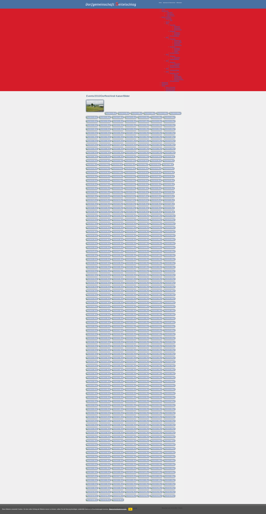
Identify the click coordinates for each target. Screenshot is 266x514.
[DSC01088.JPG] (157, 149)
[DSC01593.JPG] (131, 429)
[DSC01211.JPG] (105, 220)
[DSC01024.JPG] (175, 113)
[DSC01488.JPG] (131, 369)
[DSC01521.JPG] (105, 389)
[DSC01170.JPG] (131, 196)
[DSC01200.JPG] (156, 212)
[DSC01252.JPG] (170, 239)
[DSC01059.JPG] (157, 133)
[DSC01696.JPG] (92, 488)
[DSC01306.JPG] (131, 267)
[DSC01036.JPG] (131, 121)
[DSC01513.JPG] (92, 385)
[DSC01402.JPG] (105, 322)
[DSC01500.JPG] (105, 377)
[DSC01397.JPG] (131, 318)
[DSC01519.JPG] (170, 385)
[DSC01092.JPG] (118, 153)
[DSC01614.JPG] (131, 440)
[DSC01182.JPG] (105, 204)
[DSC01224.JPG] (92, 227)
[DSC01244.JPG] (157, 235)
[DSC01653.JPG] (92, 464)
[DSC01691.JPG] (118, 484)
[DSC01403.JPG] (118, 322)
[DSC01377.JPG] (144, 306)
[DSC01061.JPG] (92, 137)
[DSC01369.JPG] (131, 302)
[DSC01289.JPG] (92, 259)
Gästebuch (165, 84)
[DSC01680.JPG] (157, 476)
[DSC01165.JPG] (156, 192)
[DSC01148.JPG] (118, 184)
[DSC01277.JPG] (118, 251)
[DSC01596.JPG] (170, 429)
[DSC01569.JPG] (92, 417)
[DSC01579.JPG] (131, 421)
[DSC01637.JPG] (157, 452)
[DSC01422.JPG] (92, 334)
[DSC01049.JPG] (118, 129)
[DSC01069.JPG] (105, 141)
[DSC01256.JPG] (131, 243)
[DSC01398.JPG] (144, 318)
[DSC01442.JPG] (170, 342)
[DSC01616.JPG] (157, 440)
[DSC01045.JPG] (157, 125)
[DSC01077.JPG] (118, 145)
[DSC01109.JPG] (156, 160)
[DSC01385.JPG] (157, 310)
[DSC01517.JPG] (144, 385)
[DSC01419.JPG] (144, 330)
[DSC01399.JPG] (157, 318)
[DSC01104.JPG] (92, 160)
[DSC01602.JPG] (157, 433)
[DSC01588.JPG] (157, 425)
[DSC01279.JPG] (144, 251)
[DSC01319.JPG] (118, 275)
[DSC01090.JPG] (92, 153)
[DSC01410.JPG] (118, 326)
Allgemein (169, 19)
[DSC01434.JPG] (157, 338)
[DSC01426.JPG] (144, 334)
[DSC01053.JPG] (170, 129)
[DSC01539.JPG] (157, 397)
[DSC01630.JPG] (157, 448)
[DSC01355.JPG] (131, 295)
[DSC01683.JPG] (105, 480)
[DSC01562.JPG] (92, 413)
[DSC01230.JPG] (170, 227)
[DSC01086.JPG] (131, 149)
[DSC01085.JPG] (118, 149)
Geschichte (165, 11)
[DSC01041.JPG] (105, 125)
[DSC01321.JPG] (144, 275)
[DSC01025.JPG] (92, 117)
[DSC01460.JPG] (131, 354)
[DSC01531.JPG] (144, 393)
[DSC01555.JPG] (92, 409)
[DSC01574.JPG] (157, 417)
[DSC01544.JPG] (131, 401)
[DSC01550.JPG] (118, 405)
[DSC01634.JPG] (118, 452)
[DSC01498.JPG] (170, 373)
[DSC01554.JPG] (170, 405)
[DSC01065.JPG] (144, 137)
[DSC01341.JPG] (131, 287)
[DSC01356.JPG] (144, 295)
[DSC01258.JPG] (157, 243)
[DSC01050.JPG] (131, 129)
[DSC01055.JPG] (105, 133)
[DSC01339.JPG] (105, 287)
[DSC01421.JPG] (170, 330)
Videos (176, 51)
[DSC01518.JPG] (157, 385)
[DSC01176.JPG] (118, 200)
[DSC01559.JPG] (144, 409)
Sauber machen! (175, 67)
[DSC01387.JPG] (92, 314)
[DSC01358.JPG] (170, 295)
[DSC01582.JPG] (170, 421)
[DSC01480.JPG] (118, 366)
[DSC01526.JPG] (170, 389)
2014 (167, 54)
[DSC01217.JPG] (92, 224)
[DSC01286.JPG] (144, 255)
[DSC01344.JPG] (170, 287)
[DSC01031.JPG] (157, 117)
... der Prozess (170, 15)
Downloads (165, 82)
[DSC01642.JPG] (131, 456)
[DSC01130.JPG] (156, 172)
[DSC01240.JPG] (105, 235)
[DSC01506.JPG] (92, 381)
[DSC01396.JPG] (118, 318)
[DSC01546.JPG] (157, 401)
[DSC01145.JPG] (169, 180)
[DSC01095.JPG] (157, 153)
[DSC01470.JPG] (170, 358)
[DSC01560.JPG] (157, 409)
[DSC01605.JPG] (105, 437)
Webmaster (179, 2)
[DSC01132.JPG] (92, 176)
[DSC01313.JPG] (131, 271)
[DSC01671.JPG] (144, 472)
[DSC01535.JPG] (105, 397)
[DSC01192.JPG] (143, 208)
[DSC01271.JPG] (131, 247)
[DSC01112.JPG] (105, 164)
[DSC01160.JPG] (92, 192)
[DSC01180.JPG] (169, 200)
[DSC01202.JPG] (92, 216)
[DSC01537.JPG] (131, 397)
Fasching (172, 25)
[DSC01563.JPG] (105, 413)
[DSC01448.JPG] (157, 346)
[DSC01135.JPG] (131, 176)
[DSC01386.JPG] (170, 310)
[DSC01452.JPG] (118, 350)
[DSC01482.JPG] (144, 366)
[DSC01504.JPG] (157, 377)
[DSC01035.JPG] (118, 121)
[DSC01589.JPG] (170, 425)
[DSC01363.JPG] (144, 298)
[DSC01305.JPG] (118, 267)
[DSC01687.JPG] (157, 480)
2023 (167, 68)
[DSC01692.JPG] (131, 484)
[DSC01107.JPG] (131, 160)
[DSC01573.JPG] (144, 417)
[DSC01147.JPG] (105, 184)
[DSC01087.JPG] (144, 149)
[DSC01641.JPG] (118, 456)
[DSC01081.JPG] (170, 145)
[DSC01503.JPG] (144, 377)
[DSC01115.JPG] (143, 164)
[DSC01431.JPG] (118, 338)
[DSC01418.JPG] (131, 330)
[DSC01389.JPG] (118, 314)
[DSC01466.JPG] (118, 358)
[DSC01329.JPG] (157, 279)
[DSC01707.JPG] (144, 492)
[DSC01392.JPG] (157, 314)
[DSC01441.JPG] (157, 342)
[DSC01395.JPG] (105, 318)
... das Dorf (169, 12)
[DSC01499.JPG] (92, 377)
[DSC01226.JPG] (118, 227)
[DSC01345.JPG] (92, 291)
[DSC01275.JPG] (92, 251)
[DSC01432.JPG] (131, 338)
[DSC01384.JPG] (144, 310)
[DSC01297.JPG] (105, 263)
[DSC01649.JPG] (131, 460)
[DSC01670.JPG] (131, 472)
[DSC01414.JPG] (169, 326)
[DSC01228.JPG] (144, 227)
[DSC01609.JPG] (157, 437)
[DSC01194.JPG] (169, 208)
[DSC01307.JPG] (144, 267)
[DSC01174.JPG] (92, 200)
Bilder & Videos (166, 17)
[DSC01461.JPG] (144, 354)
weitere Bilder (178, 78)
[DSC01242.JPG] (131, 235)
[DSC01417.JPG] (118, 330)
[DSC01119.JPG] (105, 168)
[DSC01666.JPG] (170, 468)
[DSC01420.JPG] (157, 330)
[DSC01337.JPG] (170, 283)
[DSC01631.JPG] (170, 448)
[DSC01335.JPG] (144, 283)
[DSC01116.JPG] (156, 164)
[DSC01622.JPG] (144, 444)
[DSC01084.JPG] (105, 149)
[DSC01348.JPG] (131, 291)
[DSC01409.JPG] (105, 326)
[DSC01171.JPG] (143, 196)
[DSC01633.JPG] (105, 452)
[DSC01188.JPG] (92, 208)
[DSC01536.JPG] (118, 397)
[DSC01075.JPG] (92, 145)
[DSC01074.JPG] (170, 141)
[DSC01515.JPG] (118, 385)
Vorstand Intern (170, 90)
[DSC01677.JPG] (118, 476)
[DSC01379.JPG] (170, 306)
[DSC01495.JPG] (131, 373)
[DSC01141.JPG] (118, 180)
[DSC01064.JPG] (131, 137)
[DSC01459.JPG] (118, 354)
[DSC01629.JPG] (144, 448)
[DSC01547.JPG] (170, 401)
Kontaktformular (170, 89)
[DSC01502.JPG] (131, 377)
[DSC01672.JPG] (157, 472)
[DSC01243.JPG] (144, 235)
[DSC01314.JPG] (144, 271)
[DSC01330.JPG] (170, 279)
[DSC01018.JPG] (111, 113)
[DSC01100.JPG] (131, 156)
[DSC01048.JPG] (105, 129)
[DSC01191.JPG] (131, 208)
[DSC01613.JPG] (118, 440)
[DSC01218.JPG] (105, 224)
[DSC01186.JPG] (156, 204)
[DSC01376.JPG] (131, 306)
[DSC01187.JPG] (169, 204)
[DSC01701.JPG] (157, 488)
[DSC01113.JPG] (117, 164)
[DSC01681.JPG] (170, 476)
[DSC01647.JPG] (105, 460)
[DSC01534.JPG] (92, 397)
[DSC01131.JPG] (169, 172)
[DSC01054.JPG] (92, 133)
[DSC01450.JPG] (92, 350)
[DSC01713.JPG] (131, 496)
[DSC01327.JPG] (131, 279)
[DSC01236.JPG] (144, 231)
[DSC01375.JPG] (118, 306)
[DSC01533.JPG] (170, 393)
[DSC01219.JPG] (118, 224)
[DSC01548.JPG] (92, 405)
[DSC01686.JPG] (144, 480)
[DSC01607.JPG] (131, 437)
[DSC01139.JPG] (92, 180)
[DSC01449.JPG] (170, 346)
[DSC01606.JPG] (118, 437)
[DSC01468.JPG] (144, 358)
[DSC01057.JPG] (131, 133)
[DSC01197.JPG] (118, 212)
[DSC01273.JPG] (157, 247)
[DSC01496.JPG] (144, 373)
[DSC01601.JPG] (144, 433)
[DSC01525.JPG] (157, 389)
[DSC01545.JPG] (144, 401)
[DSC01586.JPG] (131, 425)
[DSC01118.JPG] (92, 168)
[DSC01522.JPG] (118, 389)
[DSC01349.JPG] (144, 291)
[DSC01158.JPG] (156, 188)
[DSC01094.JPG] (144, 153)
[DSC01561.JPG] (170, 409)
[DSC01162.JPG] (118, 192)
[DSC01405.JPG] (144, 322)
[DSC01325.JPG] (105, 279)
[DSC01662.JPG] (118, 468)
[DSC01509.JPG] (131, 381)
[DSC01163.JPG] (131, 192)
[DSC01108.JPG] (143, 160)
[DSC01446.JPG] (131, 346)
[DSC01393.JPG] (170, 314)
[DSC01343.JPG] (157, 287)
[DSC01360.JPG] (105, 298)
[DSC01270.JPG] (118, 247)
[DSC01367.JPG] (105, 302)
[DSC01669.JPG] (118, 472)
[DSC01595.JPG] (157, 429)
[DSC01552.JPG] (144, 405)
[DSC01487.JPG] (118, 369)
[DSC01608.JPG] (144, 437)
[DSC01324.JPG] (92, 279)
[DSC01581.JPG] (157, 421)
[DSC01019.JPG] (124, 113)
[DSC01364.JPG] (157, 298)
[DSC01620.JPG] (118, 444)
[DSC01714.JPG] (144, 496)
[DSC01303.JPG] (92, 267)
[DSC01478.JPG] (92, 366)
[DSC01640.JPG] (105, 456)
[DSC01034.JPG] (105, 121)
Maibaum (172, 31)
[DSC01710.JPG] (92, 496)
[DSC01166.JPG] (169, 192)
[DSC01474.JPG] (131, 362)
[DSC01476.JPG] (157, 362)
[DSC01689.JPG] (92, 484)
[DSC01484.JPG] (170, 366)
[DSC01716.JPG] (169, 496)
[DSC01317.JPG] (92, 275)
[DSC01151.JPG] (156, 184)
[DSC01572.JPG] (131, 417)
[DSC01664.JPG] (144, 468)
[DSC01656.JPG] (131, 464)
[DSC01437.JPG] (105, 342)
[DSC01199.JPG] (143, 212)
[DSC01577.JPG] (105, 421)
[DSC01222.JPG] (157, 224)
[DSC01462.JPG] (157, 354)
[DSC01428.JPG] (170, 334)
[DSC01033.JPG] (92, 121)
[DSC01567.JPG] (157, 413)
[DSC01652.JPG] (170, 460)
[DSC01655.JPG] (118, 464)
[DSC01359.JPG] (92, 298)
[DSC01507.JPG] (105, 381)
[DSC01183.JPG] (118, 204)
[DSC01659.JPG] (170, 464)
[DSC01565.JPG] (131, 413)
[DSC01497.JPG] (157, 373)
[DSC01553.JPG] (157, 405)
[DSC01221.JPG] (144, 224)
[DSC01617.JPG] (169, 440)
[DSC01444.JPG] (105, 346)
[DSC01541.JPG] (92, 401)
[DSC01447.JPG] (144, 346)
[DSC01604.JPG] (92, 437)
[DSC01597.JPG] (92, 433)
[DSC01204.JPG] (118, 216)
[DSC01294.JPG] (157, 259)
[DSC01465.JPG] (105, 358)
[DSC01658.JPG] (157, 464)
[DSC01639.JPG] (92, 456)
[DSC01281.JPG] (170, 251)
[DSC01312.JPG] (118, 271)
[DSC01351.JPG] (170, 291)
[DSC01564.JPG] (118, 413)
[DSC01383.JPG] (131, 310)
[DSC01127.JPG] (118, 172)
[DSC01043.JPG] (131, 125)
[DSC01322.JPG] (157, 275)
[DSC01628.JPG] (131, 448)
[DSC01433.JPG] (144, 338)
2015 (167, 61)
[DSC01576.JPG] (92, 421)
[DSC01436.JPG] (92, 342)
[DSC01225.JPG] (105, 227)
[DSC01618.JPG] (92, 444)
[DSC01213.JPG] (131, 220)
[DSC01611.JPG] (92, 440)
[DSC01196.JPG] (105, 212)
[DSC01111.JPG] (92, 164)
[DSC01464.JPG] (92, 358)
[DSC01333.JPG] (118, 283)
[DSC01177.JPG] (131, 200)
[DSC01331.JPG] (92, 283)
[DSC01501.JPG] (118, 377)
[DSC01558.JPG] (131, 409)
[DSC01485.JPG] (92, 369)
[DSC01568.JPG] (170, 413)
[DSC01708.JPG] (157, 492)
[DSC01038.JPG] (157, 121)
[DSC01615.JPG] (144, 440)
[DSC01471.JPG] (92, 362)
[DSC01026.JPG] (105, 117)
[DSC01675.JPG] (92, 476)
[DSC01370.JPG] (144, 302)
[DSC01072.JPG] (144, 141)
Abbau (176, 75)
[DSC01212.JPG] (118, 220)
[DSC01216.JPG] (169, 220)
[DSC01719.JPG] (118, 500)
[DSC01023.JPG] (163, 113)
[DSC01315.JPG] (157, 271)
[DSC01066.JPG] (157, 137)
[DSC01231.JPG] (92, 231)
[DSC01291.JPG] (118, 259)
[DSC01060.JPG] (170, 133)
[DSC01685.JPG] (131, 480)
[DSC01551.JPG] (131, 405)
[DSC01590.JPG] (92, 429)
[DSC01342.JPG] (144, 287)
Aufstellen (177, 34)
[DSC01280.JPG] (157, 251)
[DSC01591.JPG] (105, 429)
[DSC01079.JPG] (144, 145)
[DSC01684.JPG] (118, 480)
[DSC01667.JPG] (92, 472)
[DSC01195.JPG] (92, 212)
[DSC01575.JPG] (170, 417)
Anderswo (177, 26)
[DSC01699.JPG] (131, 488)
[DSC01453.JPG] (131, 350)
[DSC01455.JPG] (157, 350)
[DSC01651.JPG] (157, 460)
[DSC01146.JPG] (92, 184)
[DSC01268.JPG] (92, 247)
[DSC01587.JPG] (144, 425)
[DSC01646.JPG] (92, 460)
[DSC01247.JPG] (105, 239)
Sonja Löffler (178, 42)
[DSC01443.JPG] (92, 346)
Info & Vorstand (170, 87)
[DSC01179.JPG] (156, 200)
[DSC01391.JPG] (144, 314)
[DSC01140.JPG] (105, 180)
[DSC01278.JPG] (131, 251)
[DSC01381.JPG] (105, 310)
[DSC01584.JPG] (105, 425)
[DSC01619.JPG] (105, 444)
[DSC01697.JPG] (105, 488)
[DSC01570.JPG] (105, 417)
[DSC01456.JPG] (170, 350)
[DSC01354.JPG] (118, 295)
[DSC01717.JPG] (92, 500)
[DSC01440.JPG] (144, 342)
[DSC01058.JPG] (144, 133)
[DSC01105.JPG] (105, 160)
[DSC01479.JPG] (105, 366)
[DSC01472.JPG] (105, 362)
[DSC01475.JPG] (144, 362)
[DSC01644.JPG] (157, 456)
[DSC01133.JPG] (105, 176)
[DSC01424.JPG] (118, 334)
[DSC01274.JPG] (170, 247)
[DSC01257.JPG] (144, 243)
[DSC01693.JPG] (144, 484)
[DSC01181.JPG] (92, 204)
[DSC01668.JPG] (105, 472)
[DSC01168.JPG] (105, 196)
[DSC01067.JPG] (170, 137)
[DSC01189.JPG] (105, 208)
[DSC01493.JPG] (105, 373)
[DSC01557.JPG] (118, 409)
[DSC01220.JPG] (131, 224)
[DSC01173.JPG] (169, 196)
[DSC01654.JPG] (105, 464)
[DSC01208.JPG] (170, 216)
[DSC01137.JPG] (156, 176)
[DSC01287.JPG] (157, 255)
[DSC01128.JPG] (131, 172)
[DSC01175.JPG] (105, 200)
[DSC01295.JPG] (170, 259)
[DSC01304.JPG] (105, 267)
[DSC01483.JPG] (157, 366)
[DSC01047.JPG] (92, 129)
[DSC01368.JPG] (118, 302)
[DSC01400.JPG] (170, 318)
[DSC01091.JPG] (105, 153)
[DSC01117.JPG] (168, 164)
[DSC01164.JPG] (143, 192)
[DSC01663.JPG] (131, 468)
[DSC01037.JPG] (144, 121)
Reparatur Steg (174, 73)
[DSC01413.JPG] (157, 326)
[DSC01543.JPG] (118, 401)
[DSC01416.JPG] (105, 330)
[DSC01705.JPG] (118, 492)
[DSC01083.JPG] (92, 149)
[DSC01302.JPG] (170, 263)
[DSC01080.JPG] (157, 145)
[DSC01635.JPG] (131, 452)
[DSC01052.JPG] (157, 129)
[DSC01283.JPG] (105, 255)
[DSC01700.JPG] (144, 488)
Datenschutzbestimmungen (118, 509)
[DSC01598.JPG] (105, 433)
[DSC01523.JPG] (131, 389)
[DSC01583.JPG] (92, 425)
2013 (167, 37)
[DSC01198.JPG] (131, 212)
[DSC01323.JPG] (170, 275)
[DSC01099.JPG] (118, 156)
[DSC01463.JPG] (170, 354)
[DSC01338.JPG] (92, 287)
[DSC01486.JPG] (105, 369)
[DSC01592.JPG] (118, 429)
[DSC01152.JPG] (169, 184)
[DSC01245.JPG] (170, 235)
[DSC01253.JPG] (92, 243)
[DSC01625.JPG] (92, 448)
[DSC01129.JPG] (143, 172)
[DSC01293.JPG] (144, 259)
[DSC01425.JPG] (131, 334)
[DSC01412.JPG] (144, 326)
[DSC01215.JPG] (157, 220)
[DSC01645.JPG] (170, 456)
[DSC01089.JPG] (170, 149)
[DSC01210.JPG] (92, 220)
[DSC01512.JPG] (169, 381)
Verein (163, 85)
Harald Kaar (177, 40)
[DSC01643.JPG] (144, 456)
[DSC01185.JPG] (143, 204)
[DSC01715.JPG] (157, 496)
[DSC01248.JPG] (118, 239)
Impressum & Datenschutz (169, 2)
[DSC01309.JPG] (170, 267)
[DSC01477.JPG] (170, 362)
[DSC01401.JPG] (92, 322)
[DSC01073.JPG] (157, 141)
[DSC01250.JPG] (144, 239)
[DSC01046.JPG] (170, 125)
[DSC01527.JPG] (92, 393)
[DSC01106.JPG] (118, 160)
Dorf (171, 20)
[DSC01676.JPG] (105, 476)
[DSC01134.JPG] (118, 176)
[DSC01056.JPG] (118, 133)
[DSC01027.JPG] (118, 117)
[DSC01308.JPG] (157, 267)
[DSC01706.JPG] (131, 492)
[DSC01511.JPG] (157, 381)
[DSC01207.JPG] (157, 216)
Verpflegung (177, 76)
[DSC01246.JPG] (92, 239)
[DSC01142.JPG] (131, 180)
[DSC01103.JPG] (169, 156)
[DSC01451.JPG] (105, 350)
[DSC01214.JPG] (144, 220)
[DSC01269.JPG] (105, 247)
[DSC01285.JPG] (131, 255)
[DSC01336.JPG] (157, 283)
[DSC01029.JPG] (131, 117)
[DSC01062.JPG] (105, 137)
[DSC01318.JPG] (105, 275)
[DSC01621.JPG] (131, 444)
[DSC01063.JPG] (118, 137)
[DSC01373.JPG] (92, 306)
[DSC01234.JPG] (118, 231)
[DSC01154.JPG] (105, 188)
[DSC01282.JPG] (92, 255)
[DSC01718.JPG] (105, 500)
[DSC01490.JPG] (157, 369)
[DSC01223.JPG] (170, 224)
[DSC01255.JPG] (118, 243)
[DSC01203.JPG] (105, 216)
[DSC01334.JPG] (131, 283)
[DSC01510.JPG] (144, 381)
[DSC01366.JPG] (92, 302)
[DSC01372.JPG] (170, 302)
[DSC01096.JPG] (170, 153)
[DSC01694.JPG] (157, 484)
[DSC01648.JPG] (118, 460)
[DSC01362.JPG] (131, 298)
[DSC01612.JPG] (105, 440)
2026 (167, 71)
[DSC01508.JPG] (118, 381)
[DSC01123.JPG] (156, 168)
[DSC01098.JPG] (105, 156)
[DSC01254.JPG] (105, 243)
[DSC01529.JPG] (118, 393)
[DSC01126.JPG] (105, 172)
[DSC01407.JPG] (170, 322)
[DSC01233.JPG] (105, 231)
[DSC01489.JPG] (144, 369)
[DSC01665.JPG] (157, 468)
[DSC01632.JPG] (92, 452)
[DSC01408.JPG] (92, 326)
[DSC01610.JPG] (170, 437)
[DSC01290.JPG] (105, 259)
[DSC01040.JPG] (92, 125)
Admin (160, 2)
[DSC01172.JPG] (156, 196)
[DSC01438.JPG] (118, 342)
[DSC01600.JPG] (131, 433)
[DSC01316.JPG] (169, 271)
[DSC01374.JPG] (105, 306)
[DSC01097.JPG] (92, 156)
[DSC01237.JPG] (157, 231)
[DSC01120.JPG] (118, 168)
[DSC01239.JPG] (92, 235)
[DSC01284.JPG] (118, 255)
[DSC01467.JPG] (131, 358)
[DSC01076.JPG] (105, 145)
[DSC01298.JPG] (118, 263)
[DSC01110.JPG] (169, 160)
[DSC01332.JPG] (105, 283)
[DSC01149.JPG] (131, 184)
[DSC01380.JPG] (92, 310)
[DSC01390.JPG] (131, 314)
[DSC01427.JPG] (157, 334)
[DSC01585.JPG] (118, 425)
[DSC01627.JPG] (118, 448)
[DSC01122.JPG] (143, 168)
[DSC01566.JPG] (144, 413)
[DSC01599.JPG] (118, 433)
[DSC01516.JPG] (131, 385)
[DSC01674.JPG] (170, 472)
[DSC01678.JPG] (131, 476)
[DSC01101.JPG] (144, 156)
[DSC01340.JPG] (118, 287)
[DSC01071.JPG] (131, 141)
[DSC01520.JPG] (92, 389)
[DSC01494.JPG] (118, 373)
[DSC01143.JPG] (143, 180)
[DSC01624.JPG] (170, 444)
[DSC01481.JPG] (131, 366)
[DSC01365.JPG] (170, 298)
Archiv (168, 22)
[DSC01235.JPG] (131, 231)
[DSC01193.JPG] (156, 208)
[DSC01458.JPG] (105, 354)
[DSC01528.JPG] (105, 393)
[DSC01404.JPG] (131, 322)
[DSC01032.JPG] (170, 117)
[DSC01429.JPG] (92, 338)
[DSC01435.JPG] (170, 338)
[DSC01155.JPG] (118, 188)
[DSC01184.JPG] (131, 204)
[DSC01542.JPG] (105, 401)
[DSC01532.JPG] (157, 393)
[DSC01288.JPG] (170, 255)
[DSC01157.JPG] (143, 188)
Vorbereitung (178, 29)
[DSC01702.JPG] (170, 488)
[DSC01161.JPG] (105, 192)
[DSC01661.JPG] (105, 468)
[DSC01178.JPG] (143, 200)
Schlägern (177, 33)
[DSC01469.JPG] (157, 358)
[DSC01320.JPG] (131, 275)
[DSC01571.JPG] (118, 417)
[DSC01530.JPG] (131, 393)
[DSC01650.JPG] (144, 460)
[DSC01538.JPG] (144, 397)
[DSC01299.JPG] (131, 263)
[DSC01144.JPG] (156, 180)
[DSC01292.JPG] (131, 259)
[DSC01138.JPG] (169, 176)
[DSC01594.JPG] (144, 429)
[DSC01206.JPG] (144, 216)
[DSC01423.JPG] (105, 334)
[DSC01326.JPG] (118, 279)
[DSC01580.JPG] (144, 421)
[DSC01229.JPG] (157, 227)
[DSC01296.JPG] (92, 263)
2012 (167, 23)
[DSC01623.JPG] (157, 444)
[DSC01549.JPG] (105, 405)
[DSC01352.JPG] (92, 295)
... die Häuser (170, 14)
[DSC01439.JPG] (131, 342)
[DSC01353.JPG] (105, 295)
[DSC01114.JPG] (130, 164)
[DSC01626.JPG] (105, 448)
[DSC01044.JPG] (144, 125)
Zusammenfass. (179, 79)
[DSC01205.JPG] (131, 216)
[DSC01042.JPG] (118, 125)
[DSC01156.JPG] (131, 188)
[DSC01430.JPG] (105, 338)
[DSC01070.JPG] (118, 141)
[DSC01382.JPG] (118, 310)
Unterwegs (177, 28)
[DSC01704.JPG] (105, 492)
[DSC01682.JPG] (92, 480)
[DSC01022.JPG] (150, 113)
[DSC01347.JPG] (118, 291)
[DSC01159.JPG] (169, 188)
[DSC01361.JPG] (118, 298)
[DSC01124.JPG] (169, 168)
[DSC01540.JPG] (170, 397)
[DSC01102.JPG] (156, 156)
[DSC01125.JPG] (92, 172)
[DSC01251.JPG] (157, 239)
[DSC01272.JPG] (144, 247)
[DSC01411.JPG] (131, 326)
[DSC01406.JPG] (157, 322)
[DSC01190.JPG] (118, 208)
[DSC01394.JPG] (92, 318)
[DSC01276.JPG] (105, 251)
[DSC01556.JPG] (105, 409)
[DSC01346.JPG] (105, 291)
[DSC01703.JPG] (92, 492)
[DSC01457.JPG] (92, 354)
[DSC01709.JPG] (170, 492)
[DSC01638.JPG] (170, 452)
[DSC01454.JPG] (144, 350)
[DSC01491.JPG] (170, 369)
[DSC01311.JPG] (105, 271)
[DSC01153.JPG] (92, 188)
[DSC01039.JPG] (170, 121)
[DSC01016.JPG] (95, 113)
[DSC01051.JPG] (144, 129)
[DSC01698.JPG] (118, 488)
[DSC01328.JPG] (144, 279)
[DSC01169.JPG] (118, 196)
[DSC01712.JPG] (118, 496)
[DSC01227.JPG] (131, 227)
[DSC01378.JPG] (157, 306)
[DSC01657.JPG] (144, 464)
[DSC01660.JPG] (92, 468)
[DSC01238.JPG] (170, 231)
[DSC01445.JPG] (118, 346)
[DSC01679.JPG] (144, 476)
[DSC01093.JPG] (131, 153)
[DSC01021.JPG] (137, 113)
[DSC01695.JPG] (170, 484)
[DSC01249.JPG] (131, 239)
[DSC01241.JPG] (118, 235)
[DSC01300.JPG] (144, 263)
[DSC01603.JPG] (170, 433)
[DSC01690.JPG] (105, 484)
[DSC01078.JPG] (131, 145)
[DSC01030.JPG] (144, 117)
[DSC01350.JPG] (157, 291)
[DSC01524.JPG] (144, 389)
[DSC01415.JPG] (92, 330)
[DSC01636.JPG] (144, 452)
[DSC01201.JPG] (169, 212)
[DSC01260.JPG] (170, 243)
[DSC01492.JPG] (92, 373)
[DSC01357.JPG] (157, 295)
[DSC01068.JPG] (92, 141)
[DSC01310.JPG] (92, 271)
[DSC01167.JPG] (92, 196)
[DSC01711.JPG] (105, 496)
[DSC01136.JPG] (143, 176)
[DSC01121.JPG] (130, 168)
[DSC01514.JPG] (105, 385)
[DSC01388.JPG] (105, 314)
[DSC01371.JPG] (157, 302)
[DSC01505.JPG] (170, 377)
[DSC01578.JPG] (118, 421)
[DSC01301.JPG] (157, 263)
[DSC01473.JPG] (118, 362)
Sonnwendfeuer (174, 36)
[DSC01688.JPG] (170, 480)
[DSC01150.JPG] (143, 184)
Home (163, 9)
